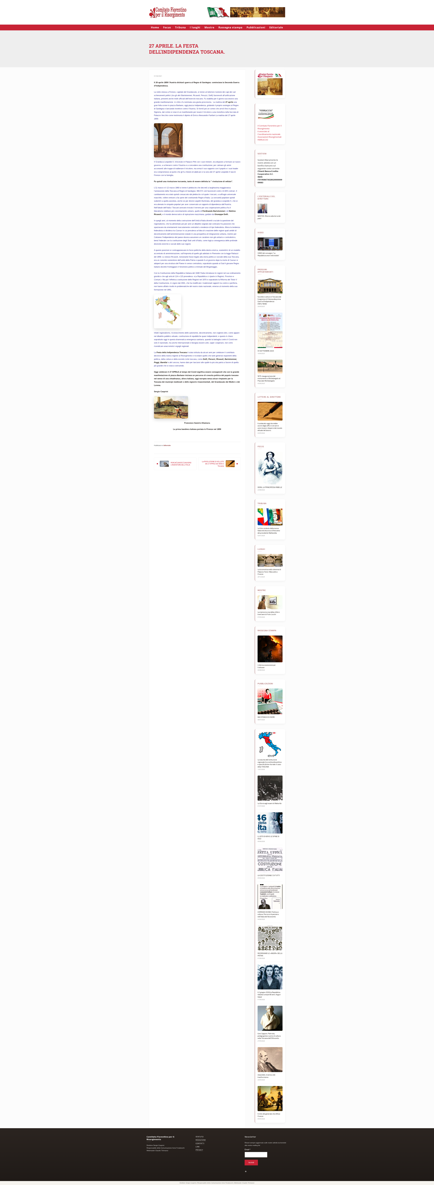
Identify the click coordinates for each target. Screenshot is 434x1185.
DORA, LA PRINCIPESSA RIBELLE (270, 487)
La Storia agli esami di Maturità (269, 803)
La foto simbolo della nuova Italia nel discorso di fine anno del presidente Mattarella (269, 530)
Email (247, 1150)
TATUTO (200, 1137)
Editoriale (167, 445)
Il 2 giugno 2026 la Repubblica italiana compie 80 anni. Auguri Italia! (269, 994)
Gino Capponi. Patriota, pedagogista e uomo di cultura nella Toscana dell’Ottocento (269, 1035)
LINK (198, 1147)
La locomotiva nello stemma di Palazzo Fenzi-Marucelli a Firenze (269, 571)
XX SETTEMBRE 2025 (266, 351)
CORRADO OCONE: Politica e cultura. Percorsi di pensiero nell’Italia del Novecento (268, 914)
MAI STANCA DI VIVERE (266, 717)
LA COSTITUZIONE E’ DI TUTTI (269, 875)
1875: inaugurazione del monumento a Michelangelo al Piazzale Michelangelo (269, 378)
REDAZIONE (201, 1140)
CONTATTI (200, 1143)
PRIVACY (199, 1150)
